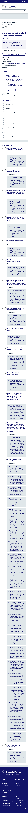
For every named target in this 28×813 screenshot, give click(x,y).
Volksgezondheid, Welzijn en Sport (16, 63)
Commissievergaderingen (7, 24)
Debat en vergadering (11, 22)
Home (3, 22)
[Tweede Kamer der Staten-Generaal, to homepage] (9, 6)
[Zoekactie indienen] (24, 10)
